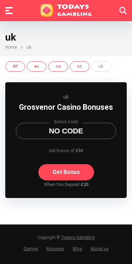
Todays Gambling (78, 237)
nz (79, 66)
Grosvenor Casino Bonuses (66, 107)
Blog (77, 248)
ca (58, 66)
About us (99, 248)
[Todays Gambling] (66, 10)
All (15, 66)
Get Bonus (66, 172)
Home (11, 47)
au (36, 66)
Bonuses (55, 248)
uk (66, 97)
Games (31, 248)
